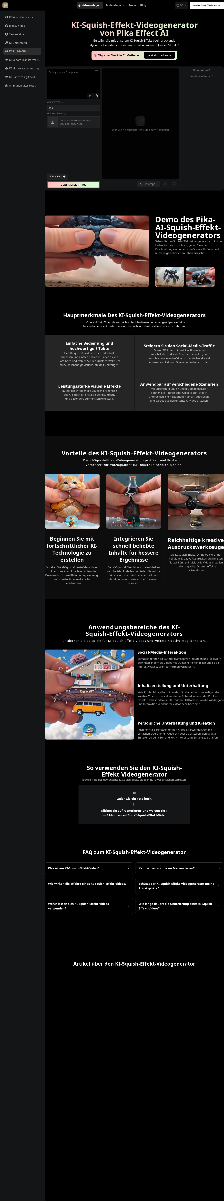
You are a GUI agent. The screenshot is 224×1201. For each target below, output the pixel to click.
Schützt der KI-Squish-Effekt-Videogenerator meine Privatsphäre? (176, 886)
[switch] (63, 176)
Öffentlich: (55, 176)
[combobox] (181, 5)
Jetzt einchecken (158, 55)
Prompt (150, 184)
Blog (143, 5)
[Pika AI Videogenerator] (5, 5)
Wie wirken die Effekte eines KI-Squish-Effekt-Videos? (87, 884)
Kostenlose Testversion (207, 5)
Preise (132, 5)
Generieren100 (73, 185)
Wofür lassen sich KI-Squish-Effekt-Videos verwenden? (78, 906)
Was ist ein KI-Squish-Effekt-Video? (73, 868)
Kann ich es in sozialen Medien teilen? (167, 868)
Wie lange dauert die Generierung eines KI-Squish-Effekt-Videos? (176, 906)
